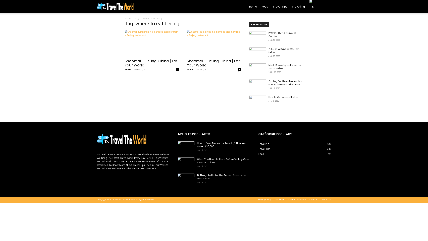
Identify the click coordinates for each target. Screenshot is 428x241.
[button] (327, 7)
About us (313, 199)
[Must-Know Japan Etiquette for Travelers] (257, 69)
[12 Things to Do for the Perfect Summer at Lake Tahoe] (186, 179)
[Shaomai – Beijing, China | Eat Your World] (152, 43)
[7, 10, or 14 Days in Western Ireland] (257, 53)
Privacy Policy (264, 199)
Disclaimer (279, 199)
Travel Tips (280, 7)
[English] (313, 7)
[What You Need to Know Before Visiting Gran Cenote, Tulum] (186, 163)
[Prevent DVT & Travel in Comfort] (257, 37)
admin (128, 69)
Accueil (128, 18)
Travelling (298, 7)
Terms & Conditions (296, 199)
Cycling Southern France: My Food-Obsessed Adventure (285, 82)
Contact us (326, 199)
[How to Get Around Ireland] (257, 101)
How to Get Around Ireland (284, 97)
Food (265, 7)
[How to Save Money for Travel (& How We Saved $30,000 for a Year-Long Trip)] (186, 147)
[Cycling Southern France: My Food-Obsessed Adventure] (257, 85)
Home (253, 7)
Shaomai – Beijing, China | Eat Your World (151, 63)
